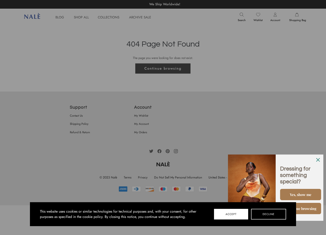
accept (231, 214)
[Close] (318, 160)
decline (269, 214)
